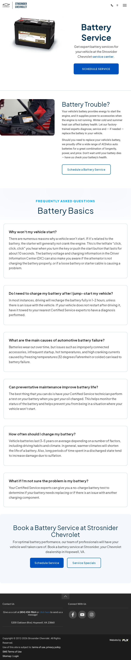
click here (45, 612)
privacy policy (53, 647)
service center (103, 56)
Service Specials (84, 563)
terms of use (38, 647)
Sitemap (7, 656)
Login (16, 656)
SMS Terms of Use (12, 651)
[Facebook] (73, 614)
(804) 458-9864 (99, 5)
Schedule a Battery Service (86, 169)
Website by (115, 640)
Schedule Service (96, 68)
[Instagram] (91, 614)
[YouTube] (82, 614)
